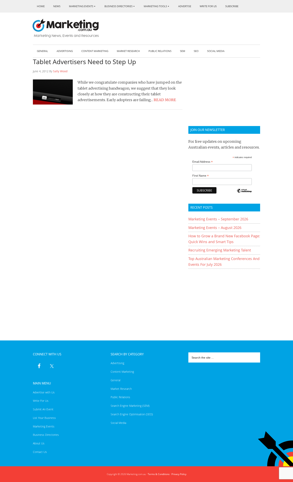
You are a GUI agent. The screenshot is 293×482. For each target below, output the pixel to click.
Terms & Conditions (159, 474)
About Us (38, 443)
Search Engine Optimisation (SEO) (132, 414)
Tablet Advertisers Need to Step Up (84, 61)
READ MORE (165, 100)
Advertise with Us (44, 392)
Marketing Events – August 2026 (214, 227)
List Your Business (44, 418)
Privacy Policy (178, 474)
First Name (200, 176)
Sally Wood (60, 71)
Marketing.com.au (68, 28)
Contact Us (40, 452)
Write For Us (40, 401)
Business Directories (46, 435)
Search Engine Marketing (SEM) (130, 406)
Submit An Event (43, 409)
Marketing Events (43, 426)
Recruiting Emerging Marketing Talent (219, 250)
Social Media (118, 423)
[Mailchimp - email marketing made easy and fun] (244, 193)
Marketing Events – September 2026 (218, 219)
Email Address (202, 162)
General (115, 380)
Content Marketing (122, 371)
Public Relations (120, 397)
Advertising (117, 363)
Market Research (121, 389)
